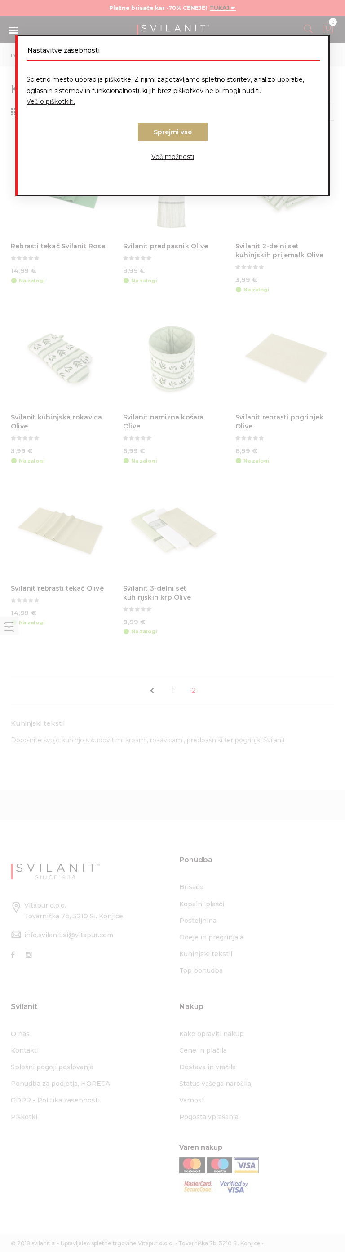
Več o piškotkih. (51, 101)
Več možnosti (172, 157)
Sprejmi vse (173, 132)
